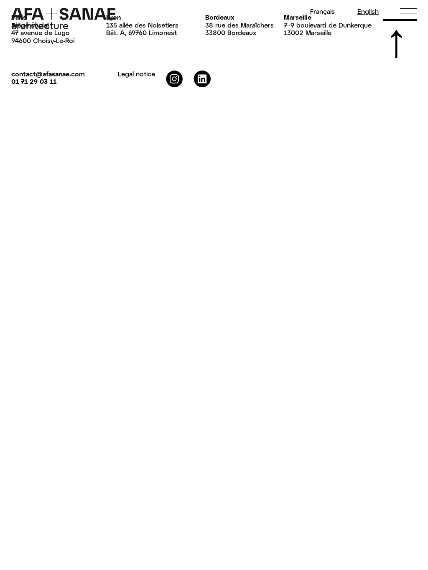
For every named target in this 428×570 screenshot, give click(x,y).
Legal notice (136, 74)
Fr (322, 11)
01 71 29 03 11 (33, 81)
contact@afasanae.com (48, 74)
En (368, 11)
